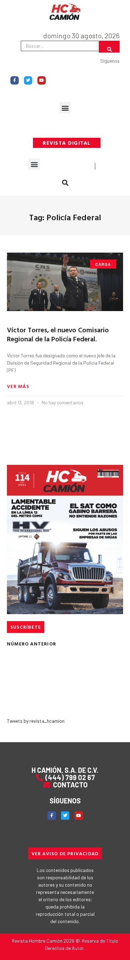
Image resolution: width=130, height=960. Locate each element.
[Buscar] (109, 47)
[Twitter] (28, 80)
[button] (65, 107)
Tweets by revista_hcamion (35, 721)
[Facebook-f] (14, 80)
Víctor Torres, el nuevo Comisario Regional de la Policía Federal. (58, 334)
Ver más (18, 386)
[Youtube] (41, 80)
